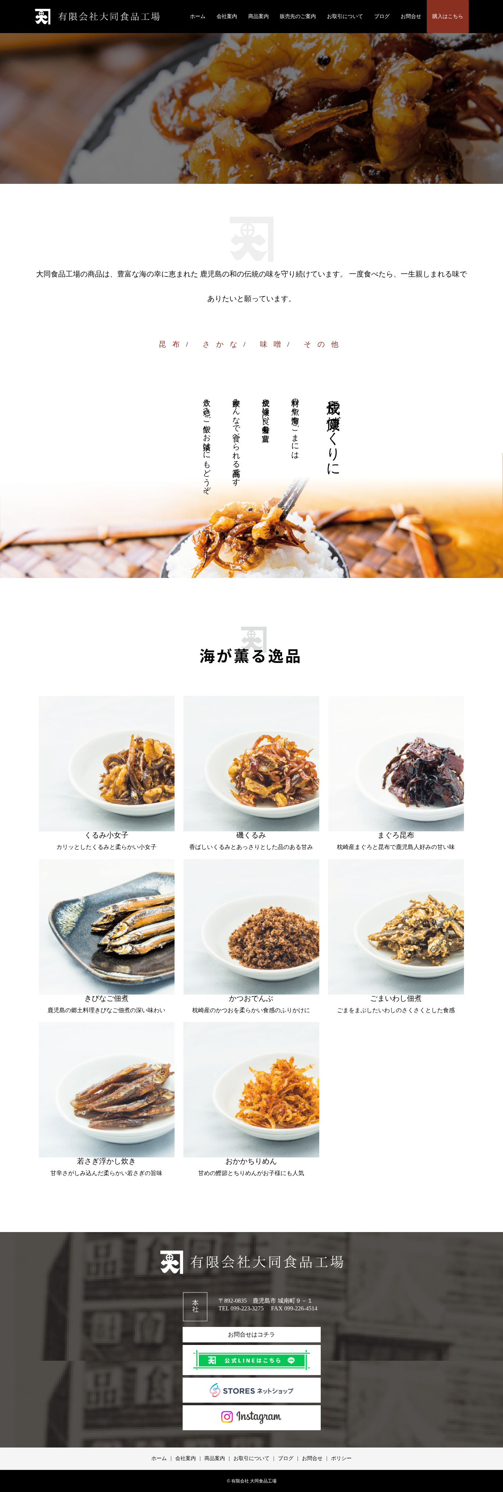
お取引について (345, 16)
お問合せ (411, 16)
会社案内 (227, 16)
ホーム (197, 16)
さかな (223, 344)
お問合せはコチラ (251, 1334)
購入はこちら (447, 16)
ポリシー (341, 1458)
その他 (324, 344)
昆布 (172, 344)
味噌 (273, 344)
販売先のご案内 (298, 16)
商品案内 (258, 16)
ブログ (382, 16)
